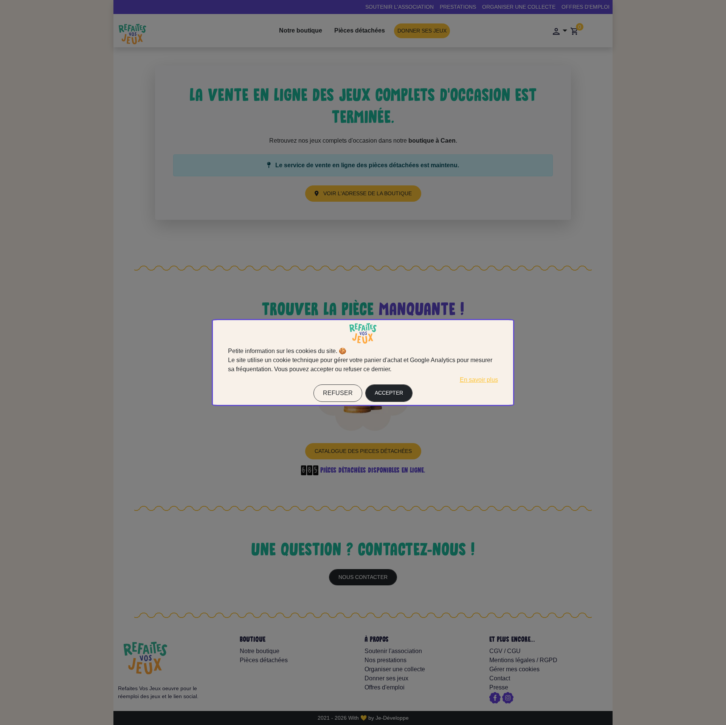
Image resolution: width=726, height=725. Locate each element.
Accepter (389, 393)
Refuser (338, 393)
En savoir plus (479, 380)
